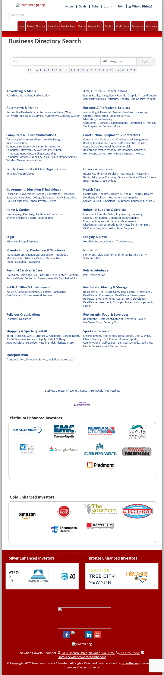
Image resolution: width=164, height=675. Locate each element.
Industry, (137, 214)
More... (118, 126)
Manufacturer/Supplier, (40, 255)
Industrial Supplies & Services (104, 210)
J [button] (71, 70)
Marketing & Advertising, (98, 119)
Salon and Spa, (29, 275)
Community (94, 26)
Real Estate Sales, (109, 292)
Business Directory (36, 26)
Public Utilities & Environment (28, 287)
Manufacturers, (15, 255)
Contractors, (107, 139)
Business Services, (123, 112)
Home (21, 26)
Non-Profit (91, 250)
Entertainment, (92, 336)
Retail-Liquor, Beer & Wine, (134, 336)
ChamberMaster (75, 667)
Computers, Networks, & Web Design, (29, 150)
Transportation (17, 355)
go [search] (147, 61)
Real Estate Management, (99, 298)
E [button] (52, 70)
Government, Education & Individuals (33, 189)
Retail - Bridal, (47, 342)
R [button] (103, 70)
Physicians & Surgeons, (116, 201)
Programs (136, 26)
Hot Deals (97, 390)
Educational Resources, (61, 194)
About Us (52, 26)
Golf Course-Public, (128, 342)
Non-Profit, (90, 255)
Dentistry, (89, 197)
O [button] (91, 70)
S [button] (107, 70)
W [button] (123, 70)
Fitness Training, (92, 339)
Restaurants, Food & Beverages (105, 314)
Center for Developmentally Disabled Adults (51, 278)
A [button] (37, 70)
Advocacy (150, 26)
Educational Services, (19, 197)
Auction (75, 116)
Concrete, (140, 150)
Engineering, (123, 214)
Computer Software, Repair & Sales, (28, 157)
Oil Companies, (92, 228)
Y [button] (131, 70)
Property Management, (138, 302)
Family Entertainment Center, (101, 346)
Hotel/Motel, (91, 241)
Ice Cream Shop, (93, 322)
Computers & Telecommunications (31, 135)
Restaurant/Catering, (111, 319)
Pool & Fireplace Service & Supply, (26, 339)
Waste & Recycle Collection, (23, 292)
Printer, (57, 150)
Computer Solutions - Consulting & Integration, (34, 146)
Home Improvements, (121, 153)
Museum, (113, 99)
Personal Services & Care (24, 270)
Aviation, (54, 359)
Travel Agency (124, 241)
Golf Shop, (147, 342)
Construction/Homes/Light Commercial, (107, 146)
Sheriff (52, 201)
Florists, (61, 342)
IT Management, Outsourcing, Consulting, (31, 153)
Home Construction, (95, 153)
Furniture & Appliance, (48, 336)
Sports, (134, 339)
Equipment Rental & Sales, (99, 214)
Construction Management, (132, 139)
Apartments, (107, 241)
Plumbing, (29, 214)
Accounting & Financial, (97, 112)
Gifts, (30, 336)
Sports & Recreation (97, 331)
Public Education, (66, 197)
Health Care (91, 189)
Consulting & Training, (143, 123)
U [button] (114, 70)
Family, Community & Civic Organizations (36, 169)
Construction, (91, 139)
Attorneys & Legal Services (22, 241)
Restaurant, (90, 319)
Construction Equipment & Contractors (111, 135)
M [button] (83, 70)
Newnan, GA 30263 (88, 653)
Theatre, (125, 99)
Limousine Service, (37, 359)
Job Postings (112, 390)
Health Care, (90, 194)
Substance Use (92, 258)
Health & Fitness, (121, 194)
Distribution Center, (95, 224)
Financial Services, (108, 173)
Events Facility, (92, 95)
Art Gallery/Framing (143, 99)
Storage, (118, 302)
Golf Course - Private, (116, 339)
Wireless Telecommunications (24, 160)
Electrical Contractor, (53, 292)
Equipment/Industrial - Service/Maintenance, (110, 221)
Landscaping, (14, 214)
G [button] (60, 70)
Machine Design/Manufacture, (43, 258)
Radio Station (42, 95)
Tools (80, 26)
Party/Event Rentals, (114, 95)
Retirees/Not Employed (20, 173)
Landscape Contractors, (50, 214)
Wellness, (101, 197)
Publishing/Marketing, (19, 95)
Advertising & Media (21, 91)
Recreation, (110, 336)
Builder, (142, 143)
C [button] (44, 70)
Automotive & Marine (22, 108)
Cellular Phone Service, (64, 157)
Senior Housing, (92, 201)
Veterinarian (97, 275)
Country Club (111, 322)
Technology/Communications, (24, 139)
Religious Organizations (23, 314)
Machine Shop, (15, 258)
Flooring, (20, 336)
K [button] (75, 70)
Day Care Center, (56, 275)
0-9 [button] (29, 70)
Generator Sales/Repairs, (124, 218)
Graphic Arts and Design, (142, 95)
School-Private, (39, 201)
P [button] (95, 70)
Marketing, (141, 112)
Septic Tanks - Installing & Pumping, (129, 224)
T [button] (110, 70)
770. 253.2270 (130, 653)
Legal (10, 237)
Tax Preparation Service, (97, 126)
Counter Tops (45, 218)
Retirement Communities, (123, 197)
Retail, (10, 336)
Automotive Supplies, (57, 116)
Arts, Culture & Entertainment (105, 91)
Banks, (87, 177)
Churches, (12, 319)
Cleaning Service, (120, 116)
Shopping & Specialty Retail (26, 331)
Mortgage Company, (104, 177)
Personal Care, (15, 278)
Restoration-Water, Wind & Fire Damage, (108, 150)
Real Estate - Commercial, (98, 295)
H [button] (64, 70)
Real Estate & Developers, (131, 298)
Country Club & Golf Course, (99, 342)
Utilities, (88, 116)
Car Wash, (12, 116)
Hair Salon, (12, 275)
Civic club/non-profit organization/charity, (122, 255)
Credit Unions (108, 180)
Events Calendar (79, 390)
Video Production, (17, 143)
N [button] (87, 70)
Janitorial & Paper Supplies (118, 228)
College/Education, (44, 197)
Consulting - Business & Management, (106, 123)
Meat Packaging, (16, 262)
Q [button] (99, 70)
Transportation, (15, 359)
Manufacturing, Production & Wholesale (35, 250)
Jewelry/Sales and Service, (22, 342)
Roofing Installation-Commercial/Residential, (110, 143)
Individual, (62, 255)
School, (41, 194)
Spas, (42, 275)
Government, (28, 194)
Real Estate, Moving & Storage (105, 287)
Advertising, (101, 116)
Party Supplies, (98, 99)
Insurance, (89, 173)
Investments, (91, 180)
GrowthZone (130, 663)
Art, (85, 99)
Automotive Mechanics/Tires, (54, 112)
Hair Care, (73, 275)
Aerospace (67, 359)
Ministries (25, 319)
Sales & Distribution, (95, 218)
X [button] (127, 70)
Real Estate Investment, (97, 302)
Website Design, (52, 139)
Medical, (105, 194)
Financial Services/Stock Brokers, (137, 177)
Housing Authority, (17, 201)
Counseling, (138, 201)
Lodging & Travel (95, 237)
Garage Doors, (71, 336)
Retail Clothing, (57, 339)
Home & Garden (18, 210)
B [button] (40, 70)
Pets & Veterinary (96, 270)
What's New (121, 26)
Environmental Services (38, 295)
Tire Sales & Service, (32, 116)
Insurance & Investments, (135, 173)
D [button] (49, 70)
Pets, (86, 275)
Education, (12, 194)
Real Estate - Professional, (136, 292)
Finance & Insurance (98, 169)
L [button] (78, 70)
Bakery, (142, 319)
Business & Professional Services (106, 108)
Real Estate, (90, 292)
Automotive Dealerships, (21, 112)
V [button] (118, 70)
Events (108, 26)
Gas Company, (14, 295)
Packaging (34, 262)
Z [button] (134, 70)
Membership (67, 26)
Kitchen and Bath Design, (21, 218)
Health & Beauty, (143, 194)
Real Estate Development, (131, 295)
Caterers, (130, 319)
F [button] (56, 70)
